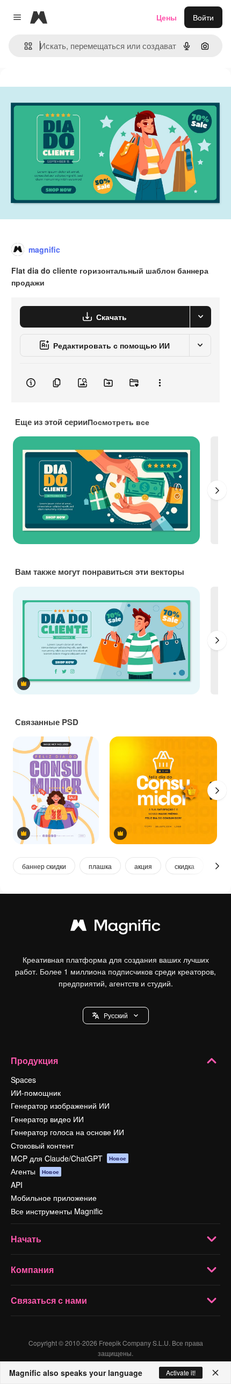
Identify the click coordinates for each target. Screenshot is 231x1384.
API (17, 1184)
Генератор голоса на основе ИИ (67, 1131)
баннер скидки (44, 866)
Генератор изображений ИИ (60, 1105)
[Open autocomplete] (24, 46)
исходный (72, 92)
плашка (100, 866)
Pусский (116, 1015)
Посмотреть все (118, 421)
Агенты (35, 1171)
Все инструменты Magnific (57, 1211)
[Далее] (217, 490)
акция (143, 866)
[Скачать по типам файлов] (200, 317)
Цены (166, 17)
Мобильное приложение (54, 1197)
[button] (116, 1015)
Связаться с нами (49, 1300)
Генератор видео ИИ (47, 1119)
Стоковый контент (42, 1145)
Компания (32, 1269)
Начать (26, 1239)
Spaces (23, 1079)
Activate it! (181, 1372)
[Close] (215, 1372)
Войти (203, 17)
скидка (184, 866)
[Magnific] (115, 928)
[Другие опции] (159, 383)
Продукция (34, 1060)
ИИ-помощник (36, 1092)
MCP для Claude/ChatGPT (68, 1158)
